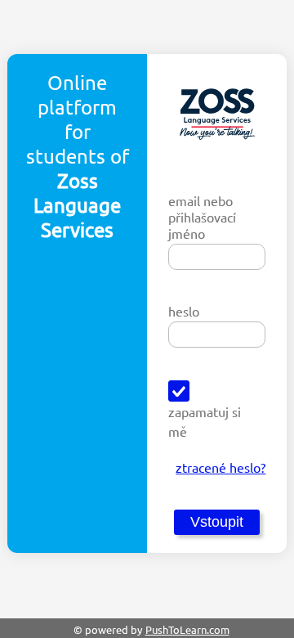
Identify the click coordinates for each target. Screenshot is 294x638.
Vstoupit (216, 522)
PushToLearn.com (187, 629)
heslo (183, 311)
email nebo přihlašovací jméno (202, 216)
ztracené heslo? (220, 467)
